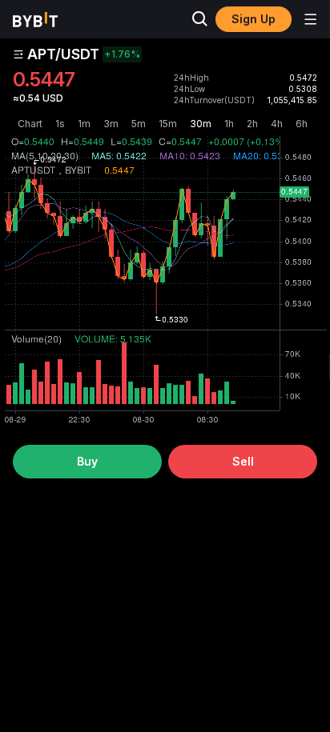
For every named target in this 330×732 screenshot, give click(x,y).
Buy (87, 461)
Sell (243, 461)
